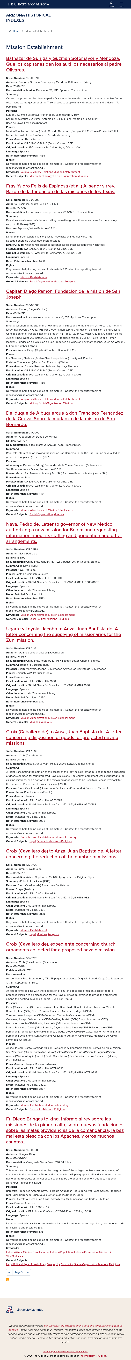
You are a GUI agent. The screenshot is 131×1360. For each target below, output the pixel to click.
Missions (82, 176)
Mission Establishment (67, 172)
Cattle (24, 837)
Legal (33, 619)
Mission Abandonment (33, 510)
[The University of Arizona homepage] (28, 4)
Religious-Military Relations (36, 172)
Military (34, 176)
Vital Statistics (14, 1256)
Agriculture (30, 1264)
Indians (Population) (62, 1252)
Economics (43, 841)
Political (41, 619)
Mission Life (106, 1252)
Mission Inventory (65, 837)
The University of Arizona (92, 1355)
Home (16, 31)
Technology (46, 176)
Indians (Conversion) (86, 1252)
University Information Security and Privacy (65, 1351)
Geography (53, 1264)
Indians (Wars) (14, 1252)
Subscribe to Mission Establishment (7, 1279)
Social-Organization (65, 176)
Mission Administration (34, 615)
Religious (70, 281)
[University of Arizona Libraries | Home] (24, 1309)
